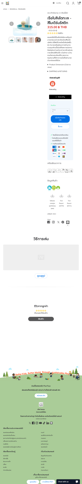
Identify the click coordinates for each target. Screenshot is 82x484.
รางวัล (42, 467)
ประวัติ (42, 464)
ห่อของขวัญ (52, 89)
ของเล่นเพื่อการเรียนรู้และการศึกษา (12, 447)
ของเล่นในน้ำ (44, 447)
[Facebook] (33, 423)
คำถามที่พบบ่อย (7, 470)
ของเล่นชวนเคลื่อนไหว (8, 432)
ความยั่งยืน (44, 461)
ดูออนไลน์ (33, 482)
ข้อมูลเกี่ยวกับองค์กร (46, 456)
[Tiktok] (44, 423)
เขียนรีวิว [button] (41, 319)
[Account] (73, 2)
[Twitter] (29, 423)
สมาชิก (5, 467)
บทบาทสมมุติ (44, 441)
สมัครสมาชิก (41, 395)
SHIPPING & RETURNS (58, 71)
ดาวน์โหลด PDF (47, 482)
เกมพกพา (43, 438)
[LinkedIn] (47, 423)
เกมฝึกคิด (5, 444)
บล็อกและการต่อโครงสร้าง (10, 441)
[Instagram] (37, 423)
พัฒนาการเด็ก (7, 461)
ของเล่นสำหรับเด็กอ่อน (9, 435)
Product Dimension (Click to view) (59, 65)
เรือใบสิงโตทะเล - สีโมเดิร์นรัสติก (18, 9)
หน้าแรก (5, 9)
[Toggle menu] (2, 3)
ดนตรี (42, 432)
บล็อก (4, 464)
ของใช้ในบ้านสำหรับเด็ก (47, 435)
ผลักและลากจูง (44, 444)
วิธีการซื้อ (5, 459)
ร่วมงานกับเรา (44, 470)
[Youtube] (40, 423)
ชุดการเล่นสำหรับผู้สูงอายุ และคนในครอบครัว (14, 438)
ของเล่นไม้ (5, 456)
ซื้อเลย (60, 126)
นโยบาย (43, 459)
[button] (12, 40)
